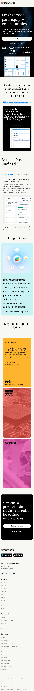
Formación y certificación (7, 620)
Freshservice (4, 640)
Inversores (4, 588)
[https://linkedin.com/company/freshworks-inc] (2, 573)
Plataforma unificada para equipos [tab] (16, 102)
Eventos (3, 600)
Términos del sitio (20, 678)
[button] (17, 362)
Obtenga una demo (17, 526)
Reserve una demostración (17, 39)
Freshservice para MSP (7, 643)
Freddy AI (3, 669)
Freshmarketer (5, 663)
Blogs (2, 603)
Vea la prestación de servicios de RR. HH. (16, 228)
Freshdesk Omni (5, 649)
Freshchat (3, 654)
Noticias (3, 606)
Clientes (3, 594)
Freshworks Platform (6, 666)
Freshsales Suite (5, 660)
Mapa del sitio (4, 686)
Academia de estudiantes (7, 626)
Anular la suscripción (20, 683)
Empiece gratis (17, 531)
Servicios (3, 623)
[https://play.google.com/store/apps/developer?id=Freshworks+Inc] (6, 555)
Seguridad (3, 683)
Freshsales (4, 657)
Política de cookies (5, 681)
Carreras (3, 591)
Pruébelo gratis (16, 43)
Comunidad (4, 629)
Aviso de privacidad (10, 678)
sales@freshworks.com (7, 568)
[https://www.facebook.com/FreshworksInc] (10, 573)
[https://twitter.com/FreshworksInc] (6, 573)
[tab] (9, 175)
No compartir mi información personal (20, 681)
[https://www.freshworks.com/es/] (8, 3)
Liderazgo (3, 585)
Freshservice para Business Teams (10, 646)
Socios (3, 597)
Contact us (4, 566)
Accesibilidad (11, 683)
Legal (2, 678)
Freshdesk (4, 652)
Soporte (3, 617)
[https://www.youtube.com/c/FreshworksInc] (14, 573)
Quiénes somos (5, 582)
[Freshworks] (17, 550)
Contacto (3, 608)
